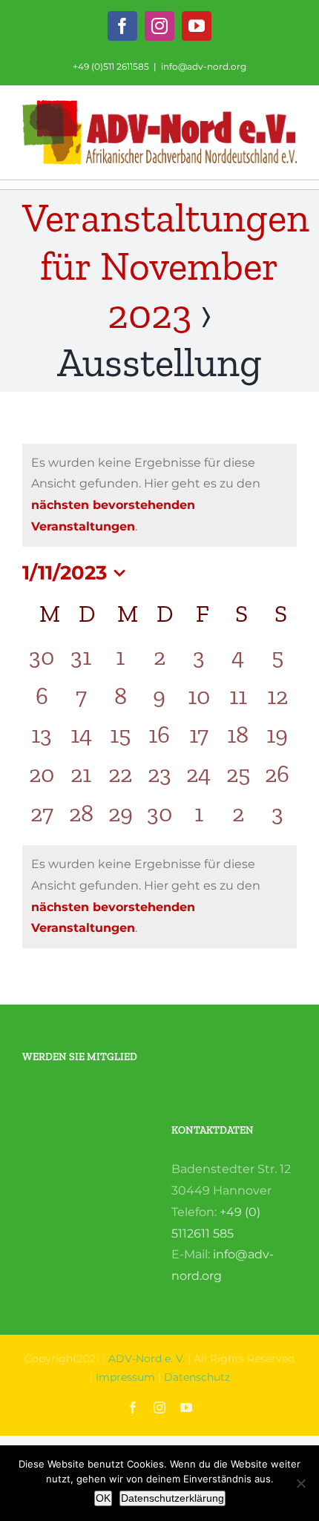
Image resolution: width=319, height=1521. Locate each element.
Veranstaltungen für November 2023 (165, 266)
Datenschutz (197, 1377)
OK (103, 1498)
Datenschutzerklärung (172, 1498)
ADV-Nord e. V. (146, 1358)
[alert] (159, 495)
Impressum (125, 1377)
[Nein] (300, 1483)
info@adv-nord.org (203, 66)
